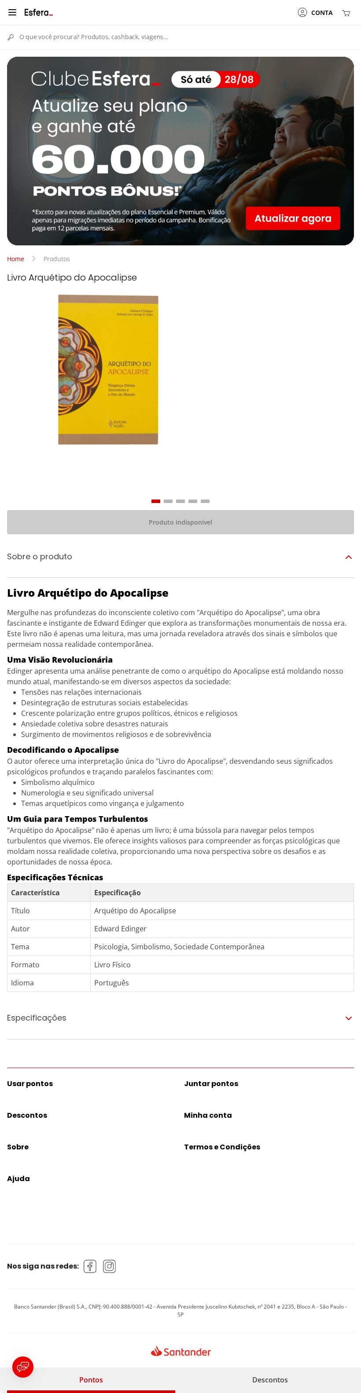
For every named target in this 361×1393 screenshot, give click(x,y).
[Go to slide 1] (155, 501)
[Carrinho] (348, 12)
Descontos (270, 1380)
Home (15, 259)
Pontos (91, 1380)
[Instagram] (110, 1266)
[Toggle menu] (12, 12)
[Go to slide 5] (205, 501)
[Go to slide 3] (180, 501)
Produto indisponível (180, 522)
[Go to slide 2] (168, 501)
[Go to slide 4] (192, 501)
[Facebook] (90, 1266)
